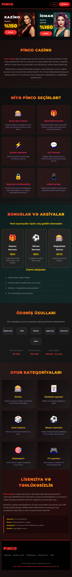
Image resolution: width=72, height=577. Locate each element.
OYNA (10, 32)
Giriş (54, 4)
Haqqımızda (7, 555)
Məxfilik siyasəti (31, 555)
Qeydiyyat (64, 4)
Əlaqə (52, 555)
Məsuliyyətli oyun (43, 555)
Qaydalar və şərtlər (18, 555)
